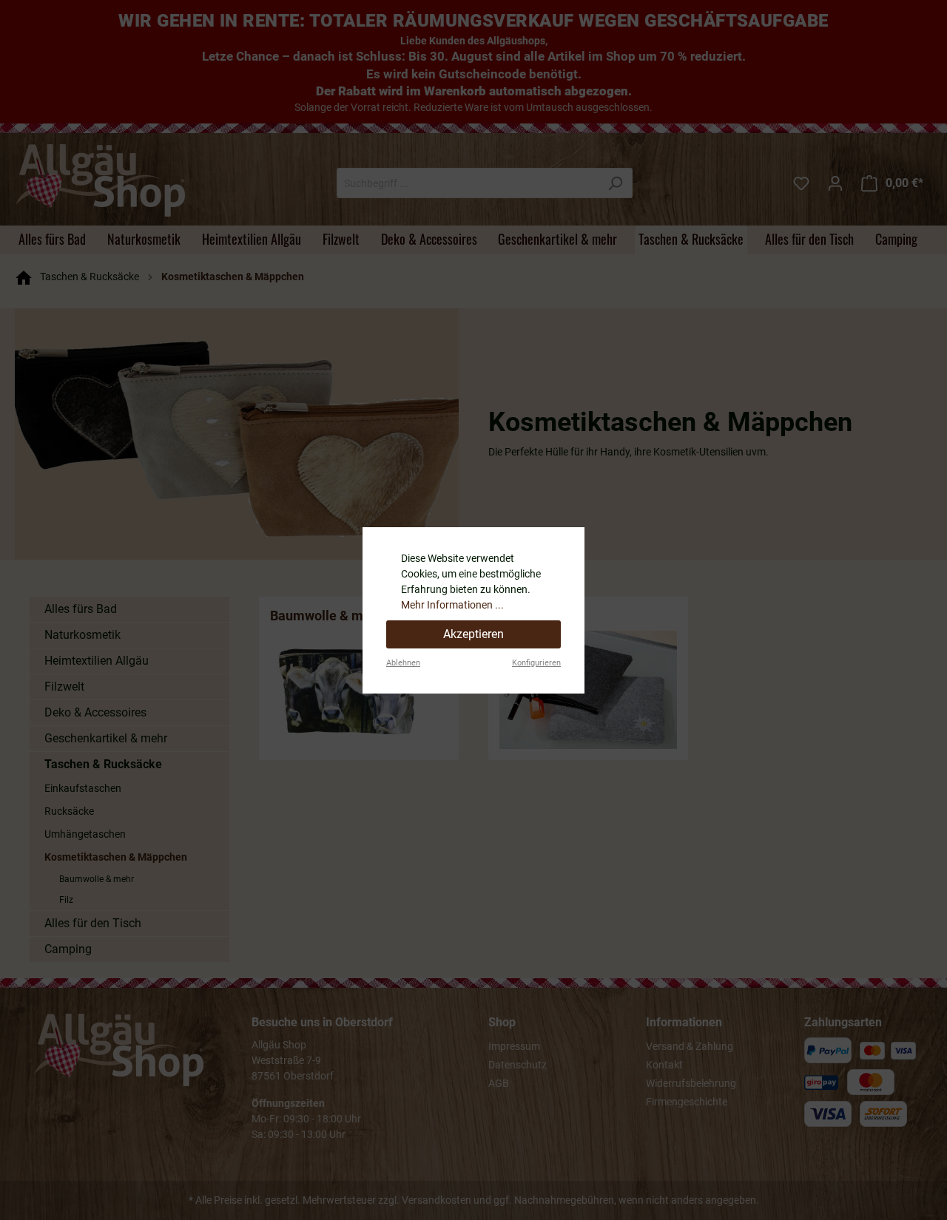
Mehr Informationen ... (452, 605)
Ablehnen (403, 663)
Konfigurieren (536, 663)
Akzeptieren (473, 634)
